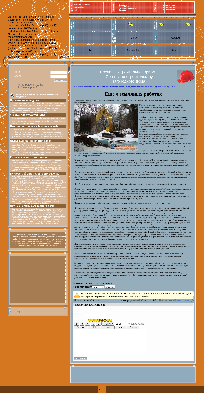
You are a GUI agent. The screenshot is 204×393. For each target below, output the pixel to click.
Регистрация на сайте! (31, 84)
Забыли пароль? (27, 87)
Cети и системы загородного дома (32, 206)
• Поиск (54, 246)
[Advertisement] (38, 279)
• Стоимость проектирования (40, 243)
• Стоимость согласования (40, 246)
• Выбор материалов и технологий (39, 241)
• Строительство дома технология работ (27, 237)
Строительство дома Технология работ (35, 126)
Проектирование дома (24, 100)
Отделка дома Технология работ (30, 140)
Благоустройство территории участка (34, 173)
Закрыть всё (137, 323)
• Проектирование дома (26, 234)
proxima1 (135, 300)
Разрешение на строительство (29, 157)
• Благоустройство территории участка (33, 239)
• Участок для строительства (47, 234)
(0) (184, 300)
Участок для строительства (27, 115)
